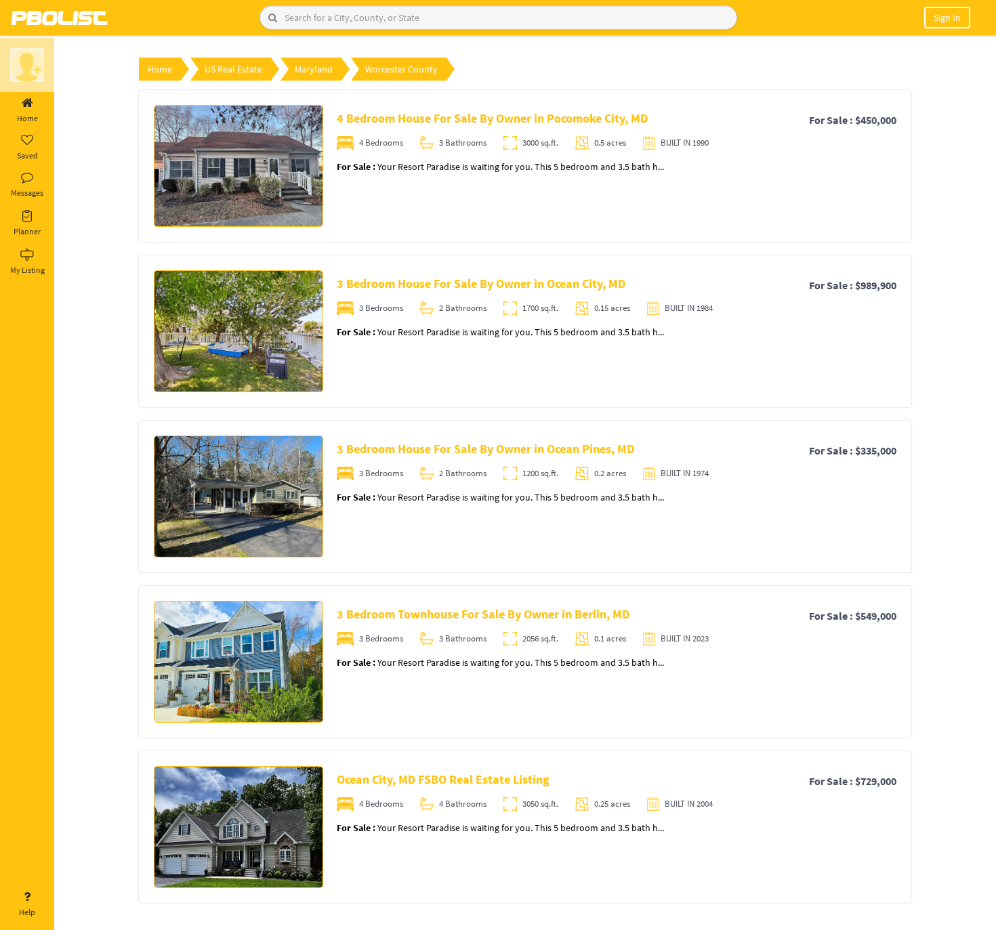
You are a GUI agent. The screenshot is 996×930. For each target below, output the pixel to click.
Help (27, 912)
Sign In (947, 18)
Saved (27, 155)
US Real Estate (233, 69)
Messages (27, 193)
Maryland (314, 69)
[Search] (272, 17)
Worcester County (401, 69)
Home (27, 118)
